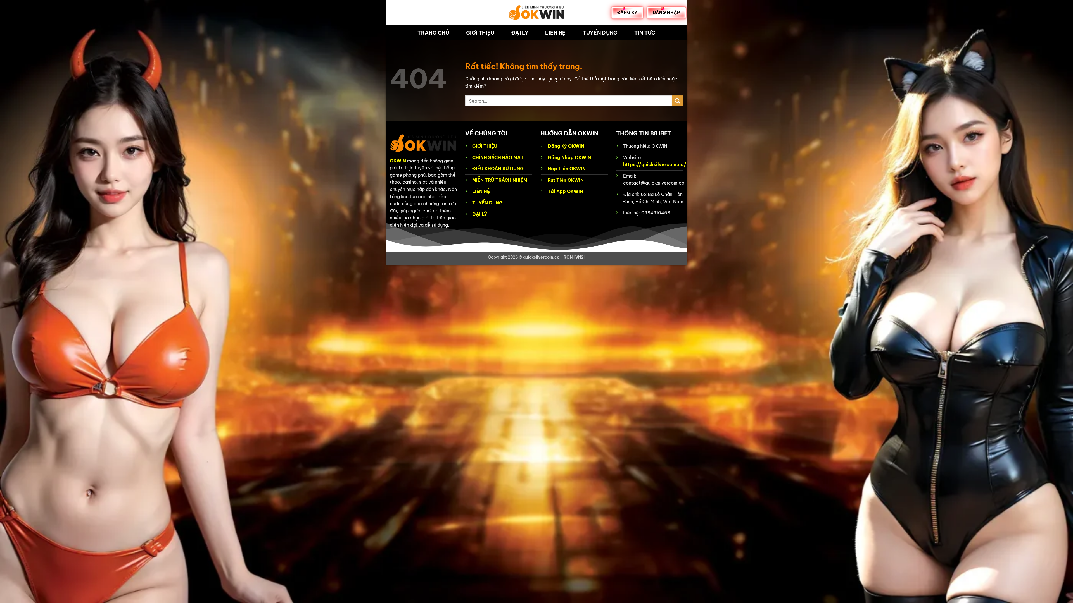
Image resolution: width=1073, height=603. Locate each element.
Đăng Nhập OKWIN (569, 157)
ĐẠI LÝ (479, 214)
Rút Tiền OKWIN (566, 180)
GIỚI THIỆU (484, 146)
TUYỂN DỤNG (487, 202)
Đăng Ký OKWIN (566, 146)
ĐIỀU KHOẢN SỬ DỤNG (498, 168)
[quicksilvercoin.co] (536, 12)
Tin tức (644, 33)
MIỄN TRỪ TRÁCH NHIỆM (499, 180)
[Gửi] (677, 100)
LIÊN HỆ (481, 191)
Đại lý (519, 33)
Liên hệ (555, 33)
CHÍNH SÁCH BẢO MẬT (498, 157)
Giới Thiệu (480, 33)
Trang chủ (433, 33)
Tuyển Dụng (600, 33)
